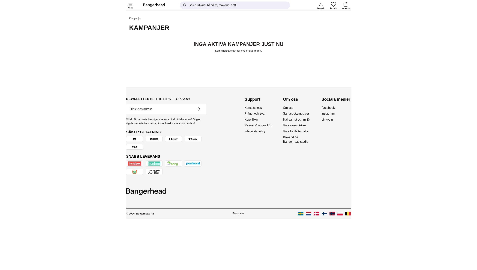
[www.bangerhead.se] (301, 213)
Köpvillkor (251, 119)
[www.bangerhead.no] (332, 213)
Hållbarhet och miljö (296, 119)
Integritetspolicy (255, 131)
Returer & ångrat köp (258, 125)
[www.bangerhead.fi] (324, 213)
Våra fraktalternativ (295, 131)
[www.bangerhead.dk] (316, 213)
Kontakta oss (253, 107)
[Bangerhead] (157, 5)
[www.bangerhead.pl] (340, 213)
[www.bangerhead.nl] (309, 213)
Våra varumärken (294, 125)
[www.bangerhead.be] (348, 213)
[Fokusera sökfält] (184, 5)
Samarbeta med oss (296, 113)
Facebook (328, 107)
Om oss (288, 107)
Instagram (328, 113)
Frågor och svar (255, 113)
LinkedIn (327, 119)
